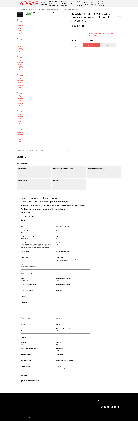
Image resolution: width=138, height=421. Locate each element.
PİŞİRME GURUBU (92, 34)
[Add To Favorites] (119, 45)
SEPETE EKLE (91, 45)
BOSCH (89, 38)
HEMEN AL (108, 45)
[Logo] (28, 3)
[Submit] (118, 401)
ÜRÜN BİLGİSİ (21, 157)
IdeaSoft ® (27, 418)
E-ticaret (33, 418)
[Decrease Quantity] (72, 45)
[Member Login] (113, 3)
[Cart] (119, 3)
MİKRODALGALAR (102, 34)
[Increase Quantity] (80, 45)
